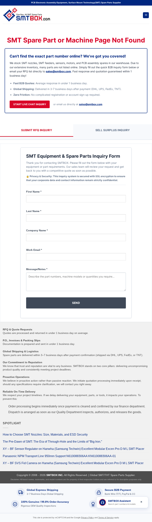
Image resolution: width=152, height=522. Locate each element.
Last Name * (33, 211)
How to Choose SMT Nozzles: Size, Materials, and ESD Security (45, 434)
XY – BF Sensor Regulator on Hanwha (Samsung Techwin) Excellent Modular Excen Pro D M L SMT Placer (73, 448)
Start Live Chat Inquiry (29, 104)
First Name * (33, 191)
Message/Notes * (36, 269)
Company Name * (37, 230)
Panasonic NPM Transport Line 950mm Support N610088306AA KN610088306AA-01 (59, 456)
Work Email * (34, 249)
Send (76, 303)
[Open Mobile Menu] (146, 15)
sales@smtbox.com (58, 71)
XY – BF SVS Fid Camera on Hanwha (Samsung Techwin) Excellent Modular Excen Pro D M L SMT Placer (73, 463)
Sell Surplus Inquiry (112, 130)
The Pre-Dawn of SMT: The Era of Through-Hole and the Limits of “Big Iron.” (52, 441)
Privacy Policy (87, 517)
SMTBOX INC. (54, 475)
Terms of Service (106, 517)
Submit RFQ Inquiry (36, 130)
